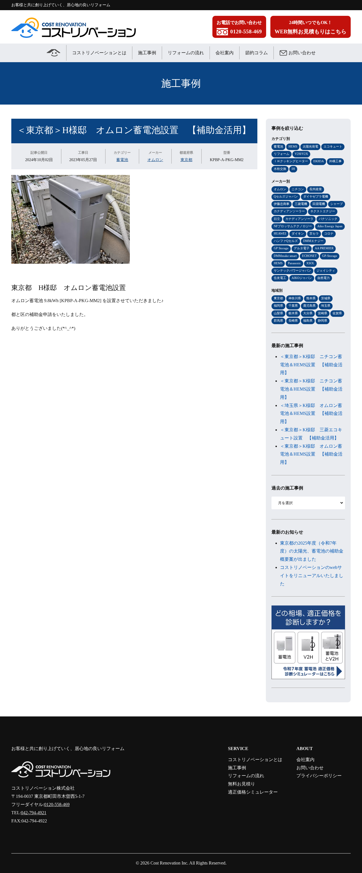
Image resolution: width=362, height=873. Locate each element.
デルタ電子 (301, 248)
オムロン (155, 159)
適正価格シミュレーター (253, 792)
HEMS (292, 146)
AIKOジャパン (302, 278)
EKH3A (318, 161)
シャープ (336, 203)
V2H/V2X (301, 153)
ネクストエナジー (322, 211)
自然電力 (323, 278)
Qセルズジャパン (286, 196)
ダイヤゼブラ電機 (315, 196)
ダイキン (298, 233)
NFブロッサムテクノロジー (293, 226)
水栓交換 (280, 168)
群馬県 (278, 320)
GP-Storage (329, 255)
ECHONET (309, 255)
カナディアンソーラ (299, 218)
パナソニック (328, 218)
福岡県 (278, 305)
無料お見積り (241, 783)
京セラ (314, 233)
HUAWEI (280, 233)
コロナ (328, 233)
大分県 (308, 313)
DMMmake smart (285, 255)
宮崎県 (322, 313)
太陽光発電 (310, 146)
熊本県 (311, 298)
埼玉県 (325, 305)
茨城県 (325, 298)
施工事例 (147, 52)
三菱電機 (301, 203)
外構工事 (335, 161)
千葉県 (293, 305)
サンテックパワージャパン (292, 270)
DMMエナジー (313, 240)
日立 (277, 218)
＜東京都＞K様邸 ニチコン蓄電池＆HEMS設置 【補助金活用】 (311, 364)
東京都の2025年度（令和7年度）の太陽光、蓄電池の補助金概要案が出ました (311, 551)
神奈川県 (294, 298)
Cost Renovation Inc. (169, 863)
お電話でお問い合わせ (239, 27)
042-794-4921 (33, 812)
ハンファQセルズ (286, 240)
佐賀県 (337, 313)
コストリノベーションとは (99, 52)
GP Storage (281, 248)
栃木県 (293, 313)
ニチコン (298, 189)
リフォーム (281, 153)
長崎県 (293, 320)
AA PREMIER (324, 248)
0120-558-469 (57, 804)
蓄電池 (122, 159)
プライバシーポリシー (319, 775)
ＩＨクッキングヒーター (291, 161)
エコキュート (333, 146)
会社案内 (225, 52)
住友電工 (280, 278)
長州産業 (315, 189)
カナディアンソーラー (289, 211)
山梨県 (278, 313)
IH (293, 168)
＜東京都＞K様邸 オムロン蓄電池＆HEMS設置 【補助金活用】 (311, 454)
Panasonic (294, 263)
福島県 (308, 320)
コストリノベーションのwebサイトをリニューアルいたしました (311, 575)
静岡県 (322, 320)
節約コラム (256, 52)
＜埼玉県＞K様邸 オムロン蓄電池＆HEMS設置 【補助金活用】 (311, 413)
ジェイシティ (325, 270)
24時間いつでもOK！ (310, 27)
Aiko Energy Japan (329, 226)
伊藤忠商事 (281, 203)
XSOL (310, 263)
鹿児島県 (309, 305)
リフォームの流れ (186, 52)
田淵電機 (319, 203)
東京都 (186, 159)
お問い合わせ (302, 52)
